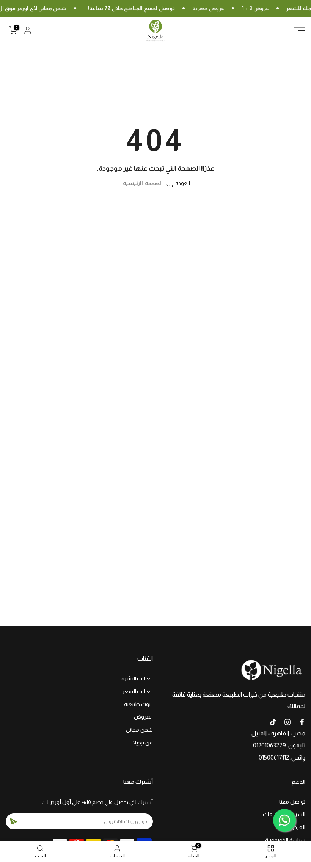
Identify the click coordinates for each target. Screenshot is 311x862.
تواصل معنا (292, 802)
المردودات (294, 827)
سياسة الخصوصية (285, 840)
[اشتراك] (13, 821)
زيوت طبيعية (138, 704)
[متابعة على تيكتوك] (273, 722)
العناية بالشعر (137, 691)
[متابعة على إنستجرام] (287, 722)
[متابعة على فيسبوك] (301, 722)
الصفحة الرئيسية (143, 183)
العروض (143, 717)
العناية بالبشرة (137, 678)
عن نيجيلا (143, 743)
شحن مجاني (139, 730)
